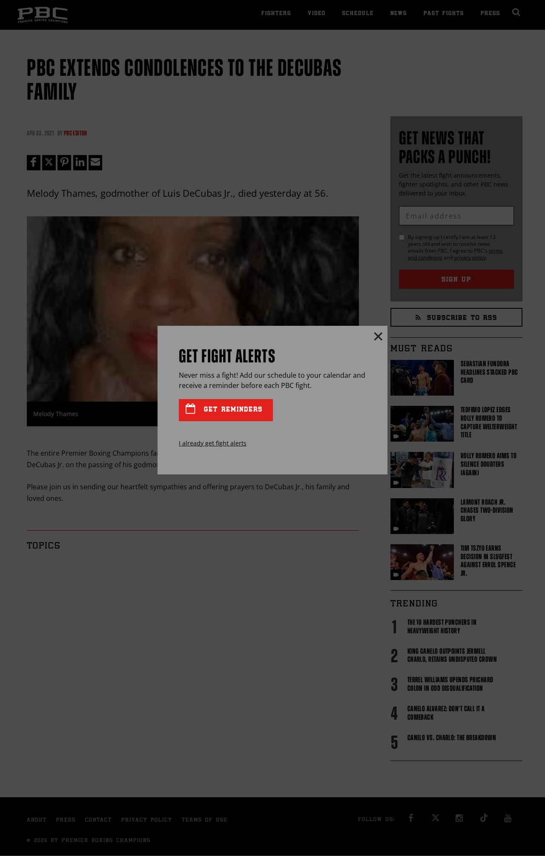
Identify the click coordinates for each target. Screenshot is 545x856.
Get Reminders (232, 410)
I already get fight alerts (213, 443)
